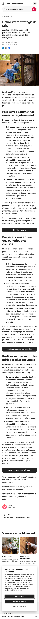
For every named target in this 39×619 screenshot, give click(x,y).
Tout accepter (19, 596)
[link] (3, 48)
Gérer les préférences (19, 606)
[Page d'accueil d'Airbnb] (3, 3)
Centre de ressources (14, 4)
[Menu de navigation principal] (35, 3)
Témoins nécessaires (19, 601)
